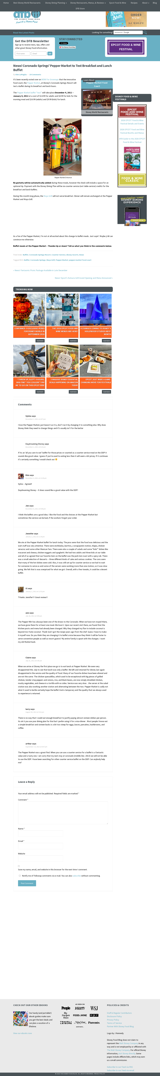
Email (21, 841)
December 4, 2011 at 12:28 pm (36, 478)
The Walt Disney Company (118, 1050)
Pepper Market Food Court (97, 84)
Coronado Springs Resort (40, 255)
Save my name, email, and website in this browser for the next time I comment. (52, 869)
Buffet (25, 255)
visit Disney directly (126, 1053)
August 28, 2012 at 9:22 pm (35, 712)
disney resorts (72, 255)
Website (21, 853)
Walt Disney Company (128, 1043)
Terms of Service (114, 1023)
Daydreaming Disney (35, 443)
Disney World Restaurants (97, 112)
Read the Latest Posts (23, 32)
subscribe (77, 875)
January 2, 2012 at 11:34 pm (35, 537)
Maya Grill (48, 196)
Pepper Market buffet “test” (29, 92)
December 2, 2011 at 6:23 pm (36, 447)
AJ (26, 588)
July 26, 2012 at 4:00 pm (34, 616)
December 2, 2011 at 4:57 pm (36, 419)
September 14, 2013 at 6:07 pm (36, 747)
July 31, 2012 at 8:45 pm (34, 661)
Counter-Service (58, 255)
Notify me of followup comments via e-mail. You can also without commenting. (61, 875)
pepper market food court (80, 260)
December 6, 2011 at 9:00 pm (36, 509)
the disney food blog (22, 8)
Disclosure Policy (114, 1016)
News (81, 255)
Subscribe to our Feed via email (120, 1070)
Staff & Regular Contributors (119, 1013)
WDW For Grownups (50, 79)
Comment (23, 799)
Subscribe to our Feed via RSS (120, 1067)
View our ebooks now (22, 1033)
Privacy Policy (113, 1019)
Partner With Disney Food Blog (120, 1026)
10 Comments (35, 74)
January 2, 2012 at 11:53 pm (35, 591)
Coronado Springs (38, 260)
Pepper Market (33, 82)
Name (21, 828)
